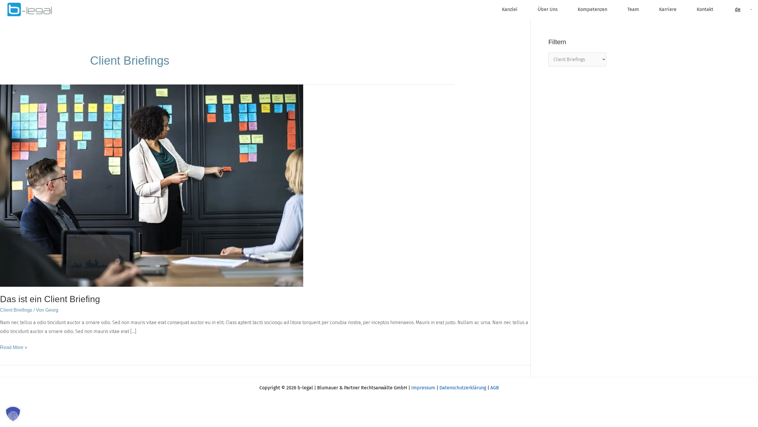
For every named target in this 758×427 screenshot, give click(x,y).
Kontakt (705, 9)
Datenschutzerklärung (462, 388)
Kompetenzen (592, 9)
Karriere (668, 9)
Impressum (423, 388)
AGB (494, 388)
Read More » (13, 346)
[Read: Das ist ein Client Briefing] (151, 185)
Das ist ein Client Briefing (50, 299)
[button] (13, 414)
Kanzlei (510, 9)
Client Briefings (16, 310)
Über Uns (548, 9)
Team (633, 9)
